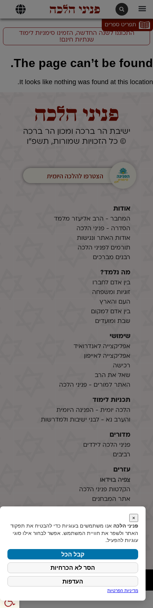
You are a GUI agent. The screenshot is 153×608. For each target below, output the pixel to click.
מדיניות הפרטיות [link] (122, 590)
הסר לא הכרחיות (73, 568)
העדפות (72, 581)
